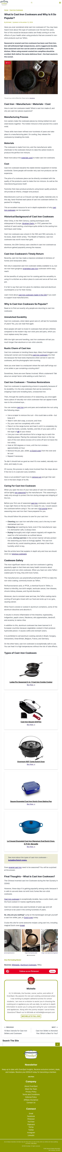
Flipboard (31, 1124)
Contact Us (31, 1103)
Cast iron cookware (11, 899)
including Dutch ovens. (17, 860)
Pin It (8, 62)
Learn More (34, 1143)
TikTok (31, 1127)
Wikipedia (15, 965)
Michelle (8, 22)
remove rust (36, 477)
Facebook (31, 1116)
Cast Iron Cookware (16, 10)
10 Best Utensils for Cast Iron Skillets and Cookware (15, 1030)
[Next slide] (56, 941)
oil (18, 432)
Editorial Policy (31, 1097)
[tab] (27, 955)
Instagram (31, 1133)
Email (31, 1113)
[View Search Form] (31, 2)
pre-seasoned (20, 493)
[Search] (57, 1044)
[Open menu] (60, 2)
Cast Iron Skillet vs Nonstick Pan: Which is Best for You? (47, 1030)
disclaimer (32, 98)
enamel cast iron (15, 867)
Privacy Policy (31, 1092)
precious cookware (19, 554)
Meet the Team (31, 1089)
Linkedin (31, 1135)
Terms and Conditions (31, 1094)
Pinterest (31, 1119)
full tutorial (43, 509)
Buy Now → (31, 685)
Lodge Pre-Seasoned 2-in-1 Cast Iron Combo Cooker (31, 682)
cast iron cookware (40, 355)
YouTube (31, 1122)
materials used (27, 158)
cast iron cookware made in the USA (33, 295)
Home (6, 10)
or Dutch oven (35, 451)
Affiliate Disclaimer (31, 1100)
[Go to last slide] (5, 941)
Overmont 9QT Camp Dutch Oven (31, 762)
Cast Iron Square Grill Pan (31, 722)
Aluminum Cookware (28, 965)
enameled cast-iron (30, 269)
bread (22, 925)
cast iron (20, 407)
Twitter (31, 1130)
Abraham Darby (28, 223)
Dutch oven (28, 917)
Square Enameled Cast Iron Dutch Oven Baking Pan (31, 801)
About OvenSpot (31, 1086)
